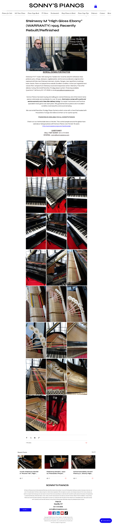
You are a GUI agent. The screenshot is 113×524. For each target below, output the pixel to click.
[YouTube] (62, 513)
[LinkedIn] (58, 513)
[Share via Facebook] (26, 437)
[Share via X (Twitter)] (31, 437)
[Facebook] (54, 513)
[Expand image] (36, 159)
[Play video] (56, 53)
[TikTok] (66, 513)
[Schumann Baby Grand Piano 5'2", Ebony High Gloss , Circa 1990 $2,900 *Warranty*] (83, 462)
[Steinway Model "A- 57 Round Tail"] (30, 462)
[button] (95, 6)
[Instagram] (50, 513)
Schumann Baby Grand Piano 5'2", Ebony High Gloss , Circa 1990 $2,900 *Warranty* (83, 472)
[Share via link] (39, 437)
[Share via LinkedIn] (35, 437)
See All (93, 452)
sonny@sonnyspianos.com (58, 509)
